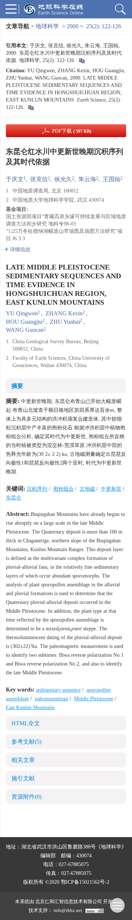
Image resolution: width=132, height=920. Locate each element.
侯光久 (63, 179)
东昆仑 (13, 498)
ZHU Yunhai (65, 322)
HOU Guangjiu (24, 322)
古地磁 (87, 489)
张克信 (39, 179)
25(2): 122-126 (103, 26)
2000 (72, 26)
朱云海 (87, 179)
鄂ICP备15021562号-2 (85, 882)
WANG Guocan (25, 330)
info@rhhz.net (68, 910)
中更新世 (111, 489)
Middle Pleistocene (93, 698)
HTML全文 (25, 723)
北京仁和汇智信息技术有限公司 (68, 901)
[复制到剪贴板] (81, 60)
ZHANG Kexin (63, 313)
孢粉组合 (63, 489)
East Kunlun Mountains (30, 707)
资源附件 (26, 796)
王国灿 (111, 179)
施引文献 (23, 778)
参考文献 (26, 741)
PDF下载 (71, 131)
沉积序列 (37, 489)
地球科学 (47, 26)
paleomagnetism (51, 698)
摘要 (17, 386)
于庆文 (14, 179)
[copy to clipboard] (30, 107)
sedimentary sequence (58, 690)
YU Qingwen (22, 313)
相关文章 (23, 760)
